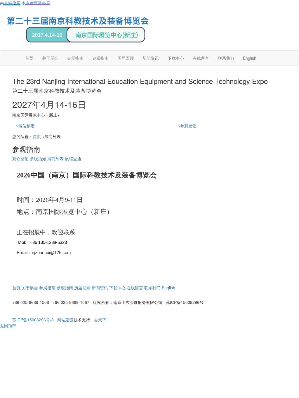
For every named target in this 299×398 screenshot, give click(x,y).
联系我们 (226, 58)
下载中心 (176, 58)
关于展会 (50, 58)
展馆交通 (73, 158)
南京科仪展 (10, 3)
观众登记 (20, 158)
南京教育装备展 (36, 3)
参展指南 (75, 58)
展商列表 (55, 158)
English (249, 58)
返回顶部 (8, 325)
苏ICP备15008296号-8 (33, 320)
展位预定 (25, 125)
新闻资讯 (150, 58)
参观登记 (187, 125)
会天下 (100, 320)
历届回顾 (125, 58)
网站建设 (65, 320)
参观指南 (100, 58)
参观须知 (38, 158)
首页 (29, 58)
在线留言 (201, 58)
